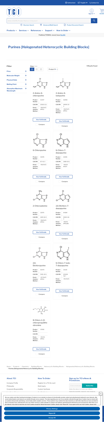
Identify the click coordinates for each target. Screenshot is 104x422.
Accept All (52, 418)
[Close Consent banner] (100, 393)
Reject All (52, 413)
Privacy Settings (52, 409)
